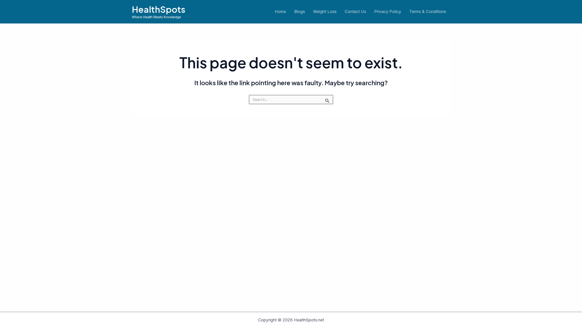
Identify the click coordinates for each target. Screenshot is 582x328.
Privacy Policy (387, 11)
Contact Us (355, 11)
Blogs (299, 11)
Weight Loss (324, 11)
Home (280, 11)
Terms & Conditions (427, 11)
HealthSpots (158, 9)
